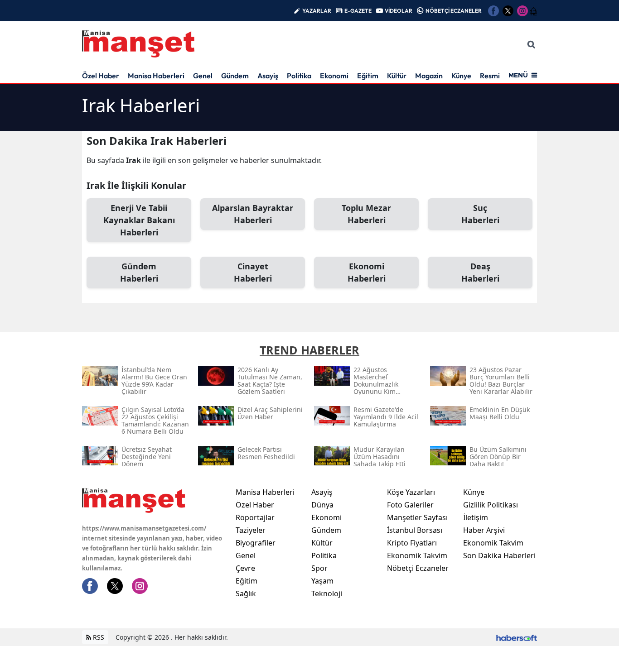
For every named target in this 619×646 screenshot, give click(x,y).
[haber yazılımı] (516, 637)
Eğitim (367, 75)
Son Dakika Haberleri (499, 555)
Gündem (235, 75)
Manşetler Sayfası (417, 517)
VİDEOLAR (398, 10)
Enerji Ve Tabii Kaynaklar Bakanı (139, 220)
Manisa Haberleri (156, 75)
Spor (319, 568)
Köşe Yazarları (411, 492)
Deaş (480, 272)
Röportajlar (255, 517)
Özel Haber (100, 75)
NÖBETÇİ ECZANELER (454, 10)
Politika (299, 75)
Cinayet (253, 272)
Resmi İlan (496, 75)
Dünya (322, 505)
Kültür (396, 75)
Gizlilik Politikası (490, 505)
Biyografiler (256, 543)
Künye (461, 75)
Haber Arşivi (484, 530)
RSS (97, 637)
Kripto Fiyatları (412, 543)
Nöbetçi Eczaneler (418, 568)
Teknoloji (326, 593)
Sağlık (246, 593)
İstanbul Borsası (414, 530)
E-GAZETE (358, 10)
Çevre (245, 568)
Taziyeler (251, 530)
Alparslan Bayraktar (252, 213)
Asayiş (267, 75)
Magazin (429, 75)
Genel (203, 75)
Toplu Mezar (366, 213)
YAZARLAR (316, 10)
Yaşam (322, 581)
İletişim (475, 517)
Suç (480, 213)
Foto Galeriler (410, 505)
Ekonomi (334, 75)
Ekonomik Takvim (417, 555)
